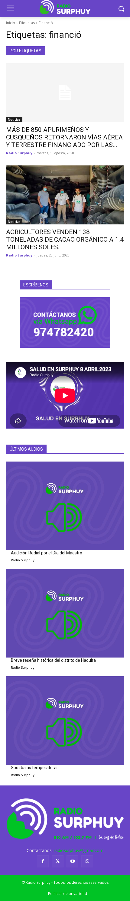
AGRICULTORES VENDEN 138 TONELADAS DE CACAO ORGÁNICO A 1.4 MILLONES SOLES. (65, 239)
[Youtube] (72, 861)
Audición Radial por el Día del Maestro (46, 552)
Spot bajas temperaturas (35, 767)
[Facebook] (43, 861)
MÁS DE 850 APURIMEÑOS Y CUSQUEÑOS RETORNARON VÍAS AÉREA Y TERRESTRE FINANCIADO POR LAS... (64, 137)
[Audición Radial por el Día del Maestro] (65, 506)
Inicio (10, 22)
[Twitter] (57, 861)
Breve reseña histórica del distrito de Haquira (53, 660)
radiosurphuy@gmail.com (78, 850)
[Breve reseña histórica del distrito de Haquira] (65, 613)
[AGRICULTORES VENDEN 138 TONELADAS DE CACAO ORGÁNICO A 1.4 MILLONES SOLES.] (65, 194)
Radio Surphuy (19, 153)
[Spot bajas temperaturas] (65, 720)
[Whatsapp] (87, 861)
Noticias (14, 119)
